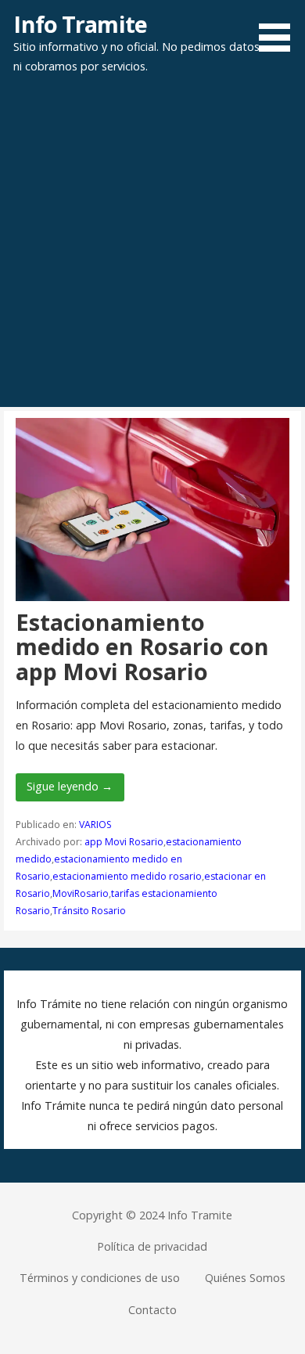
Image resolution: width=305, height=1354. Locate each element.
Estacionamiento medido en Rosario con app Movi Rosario (142, 646)
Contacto (152, 1309)
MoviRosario (80, 893)
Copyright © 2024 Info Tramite (152, 1215)
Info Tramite (80, 24)
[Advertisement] (152, 246)
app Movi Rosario (123, 841)
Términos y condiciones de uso (100, 1277)
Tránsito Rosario (89, 910)
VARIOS (95, 824)
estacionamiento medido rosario (127, 876)
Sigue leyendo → (70, 786)
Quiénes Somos (245, 1277)
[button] (280, 28)
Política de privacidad (152, 1246)
